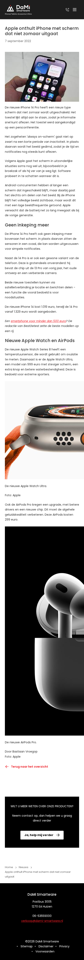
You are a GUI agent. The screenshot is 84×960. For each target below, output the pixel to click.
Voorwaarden (44, 951)
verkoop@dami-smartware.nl (42, 921)
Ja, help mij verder (38, 835)
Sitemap (27, 946)
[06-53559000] (67, 10)
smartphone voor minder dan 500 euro (38, 321)
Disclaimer (46, 946)
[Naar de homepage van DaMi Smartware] (18, 9)
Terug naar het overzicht (29, 767)
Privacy (64, 946)
